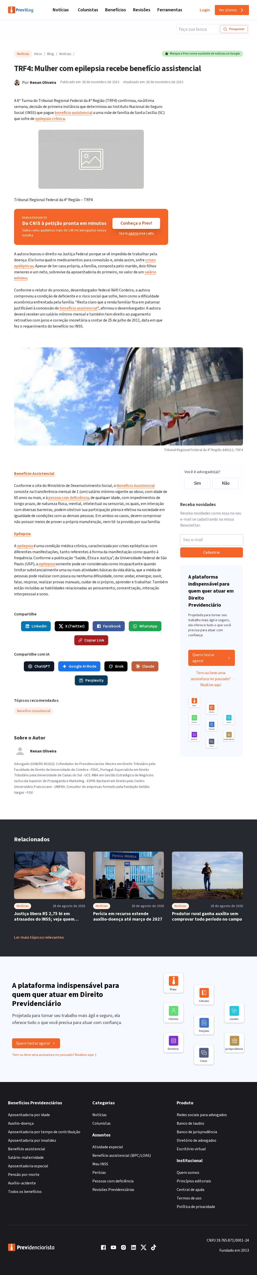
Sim (197, 483)
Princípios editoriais (194, 1181)
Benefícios (115, 10)
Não (226, 483)
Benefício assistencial (26, 1149)
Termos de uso (189, 1198)
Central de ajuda (190, 1189)
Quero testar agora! (203, 658)
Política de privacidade (196, 1206)
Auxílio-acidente (22, 1183)
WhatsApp (148, 626)
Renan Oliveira (43, 82)
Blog (50, 53)
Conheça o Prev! (136, 223)
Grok (119, 666)
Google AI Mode (82, 666)
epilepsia (25, 546)
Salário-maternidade (26, 1157)
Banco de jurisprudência (197, 1132)
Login (205, 10)
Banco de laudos (190, 1123)
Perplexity (94, 680)
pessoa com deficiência (68, 497)
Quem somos (188, 1172)
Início (38, 53)
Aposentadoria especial (28, 1166)
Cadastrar (211, 552)
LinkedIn (39, 626)
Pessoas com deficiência (113, 1181)
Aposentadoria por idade (29, 1115)
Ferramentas (169, 10)
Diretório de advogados (196, 1140)
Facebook (112, 626)
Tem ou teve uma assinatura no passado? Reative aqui (211, 679)
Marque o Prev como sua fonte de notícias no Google (205, 53)
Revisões (141, 10)
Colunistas (88, 10)
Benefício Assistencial (136, 485)
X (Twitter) (75, 626)
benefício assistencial (73, 112)
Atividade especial (107, 1147)
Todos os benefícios (25, 1191)
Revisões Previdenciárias (113, 1189)
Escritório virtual (191, 1149)
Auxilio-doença (21, 1123)
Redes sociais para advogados (202, 1115)
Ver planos (228, 10)
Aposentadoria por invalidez (32, 1140)
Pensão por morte (23, 1174)
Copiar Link (94, 640)
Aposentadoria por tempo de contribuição (44, 1132)
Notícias (61, 10)
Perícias (99, 1172)
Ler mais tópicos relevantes (39, 937)
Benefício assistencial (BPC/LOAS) (121, 1155)
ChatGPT (42, 666)
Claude (148, 666)
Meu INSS (100, 1164)
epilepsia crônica (50, 118)
